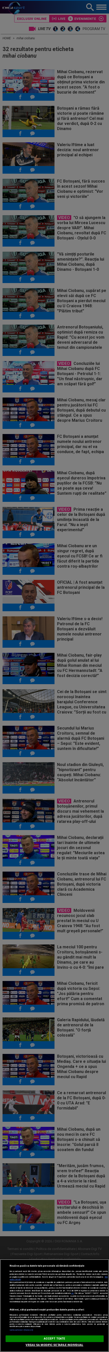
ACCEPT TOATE (54, 1338)
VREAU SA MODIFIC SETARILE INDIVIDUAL (54, 1345)
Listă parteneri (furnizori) (21, 1330)
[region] (54, 1305)
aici (72, 1293)
